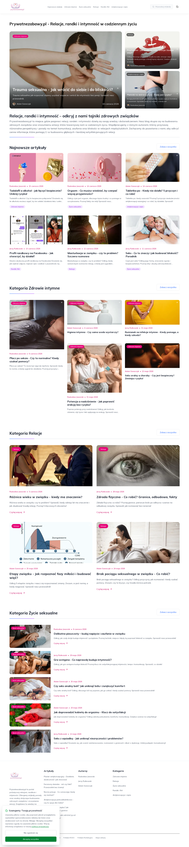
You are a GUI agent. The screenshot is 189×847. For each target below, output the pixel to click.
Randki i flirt (105, 7)
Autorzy (82, 770)
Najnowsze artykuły (55, 7)
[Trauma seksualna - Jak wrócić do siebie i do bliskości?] (66, 70)
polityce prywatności (40, 826)
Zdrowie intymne (70, 7)
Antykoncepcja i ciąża (119, 7)
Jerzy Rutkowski (16, 248)
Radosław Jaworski (18, 186)
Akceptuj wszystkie (31, 839)
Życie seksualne (85, 7)
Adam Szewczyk (133, 186)
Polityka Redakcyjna (85, 838)
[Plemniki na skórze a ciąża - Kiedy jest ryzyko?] (152, 90)
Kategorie (118, 770)
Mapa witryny (101, 838)
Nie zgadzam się (31, 833)
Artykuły (49, 770)
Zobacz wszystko (168, 146)
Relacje (96, 7)
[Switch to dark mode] (177, 6)
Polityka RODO (68, 838)
